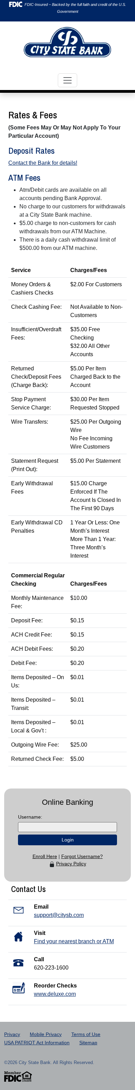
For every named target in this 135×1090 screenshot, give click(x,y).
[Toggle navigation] (67, 80)
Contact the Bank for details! (42, 163)
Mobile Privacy (46, 1034)
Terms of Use (85, 1034)
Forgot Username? (82, 856)
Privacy (12, 1034)
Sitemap (88, 1042)
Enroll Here (45, 856)
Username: (30, 817)
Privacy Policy (71, 863)
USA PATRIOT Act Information (37, 1042)
